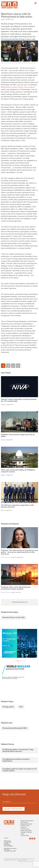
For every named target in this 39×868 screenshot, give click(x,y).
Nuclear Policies (25, 825)
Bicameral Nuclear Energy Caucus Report (19, 87)
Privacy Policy (22, 861)
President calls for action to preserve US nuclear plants (19, 770)
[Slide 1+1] (18, 661)
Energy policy (8, 707)
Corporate (23, 827)
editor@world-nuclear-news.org (10, 849)
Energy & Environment (26, 821)
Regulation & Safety (26, 824)
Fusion (22, 834)
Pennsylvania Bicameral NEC (14, 728)
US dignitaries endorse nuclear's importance (16, 760)
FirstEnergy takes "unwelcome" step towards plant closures (17, 750)
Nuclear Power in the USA (13, 617)
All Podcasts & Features (19, 602)
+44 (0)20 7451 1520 (10, 851)
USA (21, 707)
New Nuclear (24, 822)
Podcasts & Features (5, 557)
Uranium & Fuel (24, 829)
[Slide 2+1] (21, 661)
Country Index (24, 835)
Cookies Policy (31, 861)
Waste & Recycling (25, 830)
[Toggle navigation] (35, 3)
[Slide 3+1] (24, 661)
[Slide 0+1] (14, 661)
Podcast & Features (26, 832)
